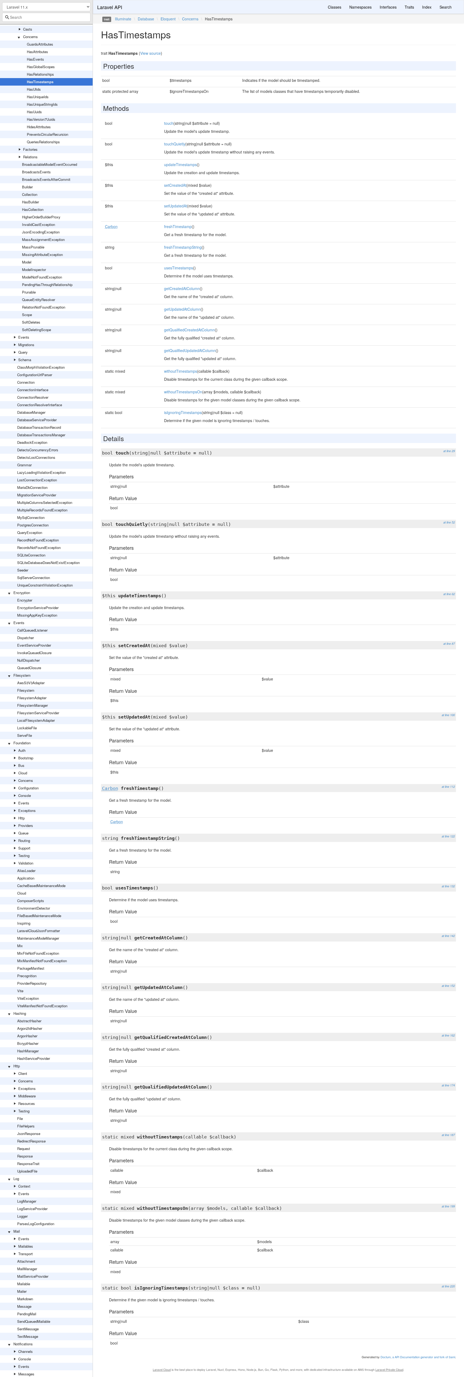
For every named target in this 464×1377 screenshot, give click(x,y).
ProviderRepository (32, 983)
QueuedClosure (29, 667)
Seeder (22, 570)
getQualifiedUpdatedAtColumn (190, 350)
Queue (23, 833)
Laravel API (109, 6)
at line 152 (448, 986)
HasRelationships (40, 74)
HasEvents (35, 59)
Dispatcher (25, 637)
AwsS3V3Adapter (31, 682)
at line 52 (449, 522)
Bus (21, 765)
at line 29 (449, 451)
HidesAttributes (39, 126)
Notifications (23, 1343)
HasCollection (33, 209)
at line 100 (448, 715)
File (20, 1118)
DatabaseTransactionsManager (41, 434)
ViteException (28, 998)
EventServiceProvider (34, 645)
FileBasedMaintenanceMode (39, 915)
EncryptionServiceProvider (38, 607)
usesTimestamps (178, 267)
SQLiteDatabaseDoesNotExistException (48, 562)
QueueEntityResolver (38, 299)
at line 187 (448, 1135)
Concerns (30, 36)
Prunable (29, 292)
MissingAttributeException (42, 254)
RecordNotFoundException (38, 540)
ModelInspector (34, 269)
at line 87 (449, 644)
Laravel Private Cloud (389, 1369)
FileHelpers (26, 1126)
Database (146, 18)
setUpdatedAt (175, 205)
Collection (29, 194)
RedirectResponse (31, 1141)
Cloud (22, 772)
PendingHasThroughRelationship (47, 284)
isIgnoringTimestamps (183, 412)
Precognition (27, 975)
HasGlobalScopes (41, 66)
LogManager (26, 1201)
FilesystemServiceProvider (38, 712)
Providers (25, 825)
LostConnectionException (37, 479)
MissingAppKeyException (37, 615)
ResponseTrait (28, 1163)
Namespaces (360, 7)
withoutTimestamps (180, 371)
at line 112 (448, 787)
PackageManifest (30, 968)
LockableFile (27, 727)
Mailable (23, 1283)
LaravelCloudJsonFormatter (38, 930)
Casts (27, 29)
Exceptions (27, 810)
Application (25, 878)
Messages (26, 1373)
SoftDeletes (31, 322)
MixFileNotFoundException (38, 953)
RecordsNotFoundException (39, 547)
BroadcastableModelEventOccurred (49, 164)
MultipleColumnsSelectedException (44, 502)
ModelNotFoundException (42, 277)
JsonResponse (28, 1133)
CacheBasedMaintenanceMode (41, 885)
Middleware (27, 1095)
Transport (25, 1253)
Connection (26, 382)
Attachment (26, 1261)
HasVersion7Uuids (41, 119)
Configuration (28, 787)
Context (24, 1186)
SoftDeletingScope (36, 329)
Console (24, 795)
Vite (20, 990)
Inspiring (23, 923)
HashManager (28, 1050)
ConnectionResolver (32, 397)
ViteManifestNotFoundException (42, 1005)
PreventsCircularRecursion (47, 134)
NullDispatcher (28, 660)
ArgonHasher (27, 1035)
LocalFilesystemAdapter (36, 720)
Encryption (21, 592)
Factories (30, 149)
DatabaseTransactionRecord (39, 427)
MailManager (27, 1268)
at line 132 (448, 886)
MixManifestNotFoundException (42, 960)
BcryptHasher (27, 1043)
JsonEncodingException (41, 232)
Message (24, 1306)
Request (23, 1148)
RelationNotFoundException (43, 307)
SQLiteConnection (31, 555)
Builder (27, 186)
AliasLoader (26, 870)
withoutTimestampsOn (183, 391)
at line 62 (449, 594)
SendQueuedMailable (33, 1321)
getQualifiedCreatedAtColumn (189, 329)
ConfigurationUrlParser (34, 374)
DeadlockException (32, 442)
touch (168, 123)
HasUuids (34, 111)
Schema (24, 359)
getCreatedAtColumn (182, 288)
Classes (334, 7)
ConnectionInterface (32, 389)
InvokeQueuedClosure (34, 652)
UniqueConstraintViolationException (45, 585)
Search (446, 7)
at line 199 (448, 1206)
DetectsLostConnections (36, 457)
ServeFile (24, 735)
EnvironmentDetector (33, 908)
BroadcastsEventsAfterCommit (46, 179)
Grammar (24, 464)
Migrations (26, 344)
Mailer (22, 1291)
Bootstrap (25, 757)
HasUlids (34, 89)
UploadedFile (27, 1171)
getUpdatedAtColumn (182, 309)
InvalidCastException (38, 224)
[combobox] (46, 17)
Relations (30, 156)
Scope (27, 314)
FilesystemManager (32, 705)
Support (24, 848)
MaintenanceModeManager (38, 938)
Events (23, 337)
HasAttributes (37, 51)
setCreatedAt (175, 185)
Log (16, 1178)
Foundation (22, 742)
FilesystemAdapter (31, 697)
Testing (24, 855)
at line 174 (448, 1085)
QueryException (29, 532)
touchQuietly (174, 144)
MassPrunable (33, 247)
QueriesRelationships (43, 141)
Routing (24, 840)
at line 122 (448, 836)
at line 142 (448, 936)
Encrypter (24, 600)
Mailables (25, 1246)
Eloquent (168, 18)
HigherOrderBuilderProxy (41, 216)
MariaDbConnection (32, 487)
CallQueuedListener (32, 630)
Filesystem (22, 675)
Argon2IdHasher (29, 1028)
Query (23, 352)
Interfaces (388, 7)
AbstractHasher (29, 1020)
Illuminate (123, 18)
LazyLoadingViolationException (41, 472)
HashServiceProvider (33, 1058)
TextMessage (27, 1336)
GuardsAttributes (40, 44)
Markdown (25, 1298)
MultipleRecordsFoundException (42, 509)
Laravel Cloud (162, 1369)
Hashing (19, 1013)
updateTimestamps (180, 164)
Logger (22, 1216)
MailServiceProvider (32, 1276)
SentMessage (28, 1328)
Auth (22, 750)
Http (21, 818)
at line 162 (448, 1035)
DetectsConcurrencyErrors (37, 449)
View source (150, 53)
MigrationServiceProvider (36, 494)
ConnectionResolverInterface (39, 404)
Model (26, 262)
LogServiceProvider (32, 1208)
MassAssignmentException (43, 239)
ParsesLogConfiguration (35, 1223)
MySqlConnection (31, 517)
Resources (26, 1103)
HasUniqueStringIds (42, 104)
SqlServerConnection (33, 577)
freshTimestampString (183, 247)
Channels (25, 1351)
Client (22, 1073)
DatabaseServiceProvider (37, 419)
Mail (16, 1231)
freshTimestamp (178, 226)
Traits (409, 7)
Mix (20, 945)
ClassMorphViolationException (41, 367)
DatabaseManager (31, 412)
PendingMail (26, 1313)
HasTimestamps (40, 81)
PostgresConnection (33, 525)
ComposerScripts (30, 900)
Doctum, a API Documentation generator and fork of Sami (417, 1357)
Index (427, 7)
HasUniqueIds (38, 96)
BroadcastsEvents (36, 171)
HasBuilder (30, 201)
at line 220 (448, 1286)
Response (25, 1156)
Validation (25, 863)
